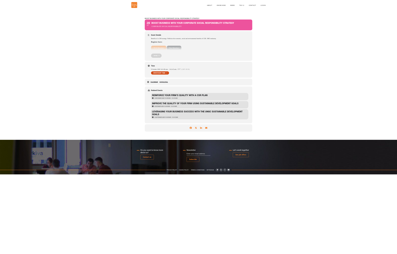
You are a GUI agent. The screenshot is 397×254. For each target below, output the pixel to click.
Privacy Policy (172, 170)
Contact (252, 5)
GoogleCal (164, 82)
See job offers (240, 155)
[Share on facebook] (190, 128)
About (209, 5)
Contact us (147, 157)
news (232, 5)
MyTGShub (210, 170)
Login (263, 5)
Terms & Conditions (197, 170)
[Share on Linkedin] (201, 128)
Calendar (154, 82)
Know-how (221, 5)
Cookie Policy (184, 170)
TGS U (241, 5)
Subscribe (193, 159)
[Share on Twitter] (195, 128)
